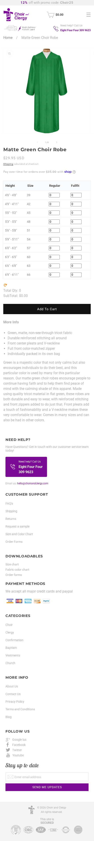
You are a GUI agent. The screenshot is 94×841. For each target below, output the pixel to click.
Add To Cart (47, 309)
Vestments (12, 655)
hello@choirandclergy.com (32, 483)
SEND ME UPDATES (47, 787)
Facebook (19, 745)
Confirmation (14, 640)
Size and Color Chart (19, 534)
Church (10, 663)
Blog (8, 717)
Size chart (12, 564)
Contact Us (13, 694)
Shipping (8, 164)
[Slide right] (56, 142)
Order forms (13, 575)
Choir (9, 625)
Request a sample (17, 526)
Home (7, 38)
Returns (10, 519)
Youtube (18, 755)
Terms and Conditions (20, 709)
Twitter (17, 750)
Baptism (11, 647)
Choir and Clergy (56, 807)
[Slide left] (37, 142)
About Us (11, 686)
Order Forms (14, 541)
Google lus (19, 739)
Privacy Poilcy (14, 701)
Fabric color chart (17, 569)
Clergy (9, 632)
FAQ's (9, 503)
